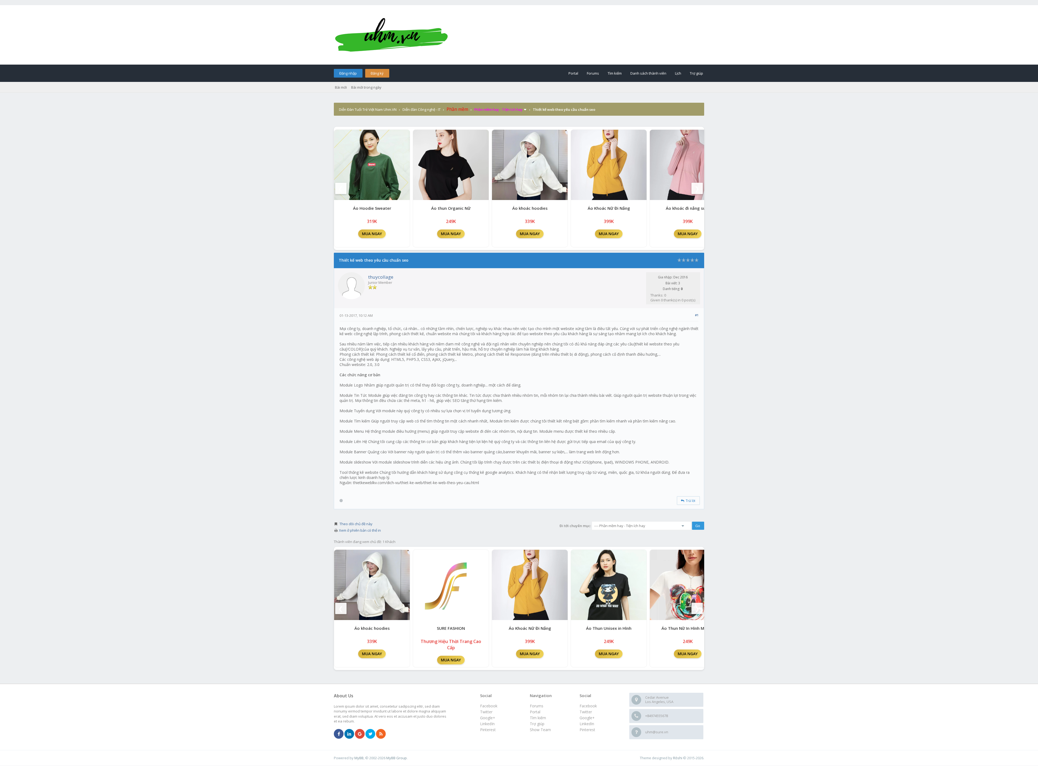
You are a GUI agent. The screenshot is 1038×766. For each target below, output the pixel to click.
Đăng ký (377, 73)
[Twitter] (370, 734)
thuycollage (380, 277)
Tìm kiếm (615, 73)
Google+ (587, 717)
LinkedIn (587, 723)
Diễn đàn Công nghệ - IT (421, 109)
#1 (696, 315)
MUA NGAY (372, 233)
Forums (593, 73)
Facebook (588, 705)
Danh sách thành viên (648, 73)
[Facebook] (339, 734)
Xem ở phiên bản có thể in (360, 530)
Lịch (678, 73)
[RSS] (381, 734)
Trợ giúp (696, 73)
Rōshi (677, 757)
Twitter (586, 711)
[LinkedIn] (349, 734)
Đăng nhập (348, 73)
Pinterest (587, 729)
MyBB (359, 757)
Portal (573, 73)
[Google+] (360, 734)
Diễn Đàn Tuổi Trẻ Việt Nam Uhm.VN (368, 109)
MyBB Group (396, 757)
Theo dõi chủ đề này (356, 523)
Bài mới (341, 87)
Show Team (540, 729)
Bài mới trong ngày (366, 87)
